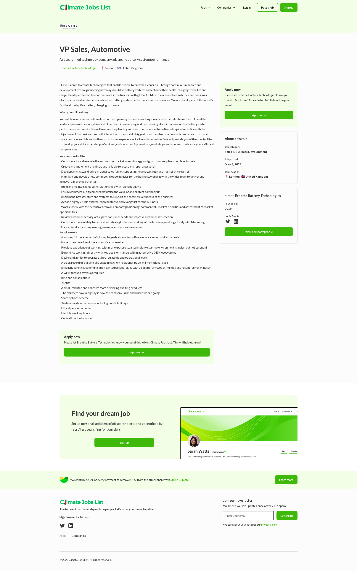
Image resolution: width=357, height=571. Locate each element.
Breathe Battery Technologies (79, 68)
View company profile (259, 231)
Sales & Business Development (246, 151)
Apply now (137, 352)
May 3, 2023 (233, 164)
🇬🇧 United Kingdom (130, 68)
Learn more (286, 479)
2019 (228, 208)
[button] (206, 7)
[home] (86, 7)
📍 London (107, 68)
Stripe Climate (180, 479)
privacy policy (268, 524)
